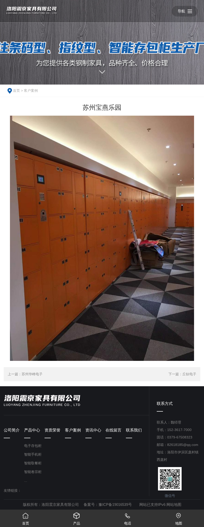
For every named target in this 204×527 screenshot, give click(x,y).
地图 (178, 519)
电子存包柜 (33, 446)
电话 (127, 519)
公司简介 (12, 430)
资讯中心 (93, 430)
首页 (16, 91)
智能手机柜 (33, 454)
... (25, 480)
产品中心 (32, 430)
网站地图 (173, 504)
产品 (76, 519)
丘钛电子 (189, 374)
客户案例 (31, 91)
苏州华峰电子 (32, 374)
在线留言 (113, 430)
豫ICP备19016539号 (115, 504)
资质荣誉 (52, 430)
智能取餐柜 (33, 463)
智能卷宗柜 (33, 472)
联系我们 (134, 430)
